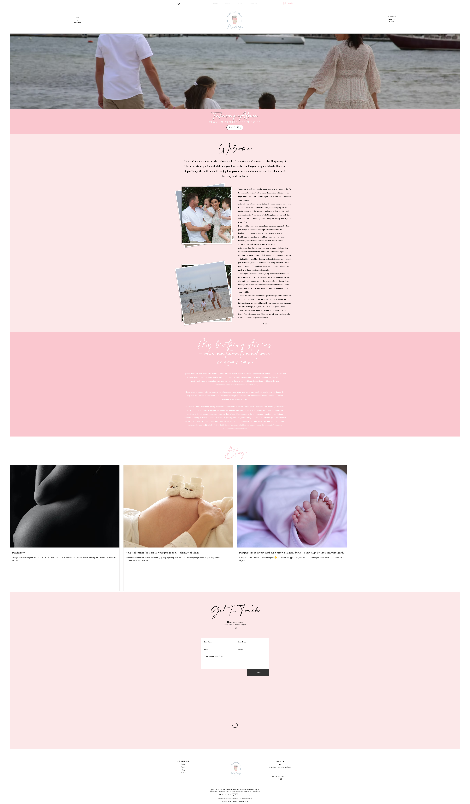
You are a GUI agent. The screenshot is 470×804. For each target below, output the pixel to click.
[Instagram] (179, 4)
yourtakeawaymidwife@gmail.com (280, 767)
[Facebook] (177, 4)
